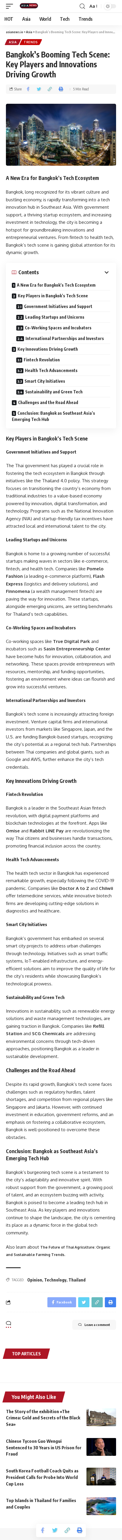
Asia (13, 42)
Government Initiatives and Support (58, 306)
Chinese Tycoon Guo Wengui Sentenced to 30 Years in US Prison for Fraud (43, 1447)
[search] (82, 6)
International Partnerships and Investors (64, 338)
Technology (55, 1279)
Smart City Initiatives (45, 381)
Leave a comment (97, 1325)
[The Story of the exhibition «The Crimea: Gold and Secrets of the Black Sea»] (101, 1417)
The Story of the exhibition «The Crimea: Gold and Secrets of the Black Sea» (43, 1418)
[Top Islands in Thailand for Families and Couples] (101, 1506)
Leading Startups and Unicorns (54, 317)
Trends (31, 42)
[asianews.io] (30, 6)
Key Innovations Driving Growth (47, 349)
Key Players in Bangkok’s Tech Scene (53, 295)
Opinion (34, 1279)
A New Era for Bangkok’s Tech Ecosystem (56, 285)
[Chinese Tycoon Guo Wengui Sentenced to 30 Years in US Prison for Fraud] (101, 1447)
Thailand (77, 1279)
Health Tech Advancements (51, 370)
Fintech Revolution (42, 359)
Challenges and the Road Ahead (48, 402)
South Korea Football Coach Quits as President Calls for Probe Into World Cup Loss (42, 1477)
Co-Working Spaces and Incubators (58, 327)
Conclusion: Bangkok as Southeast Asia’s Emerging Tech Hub (53, 416)
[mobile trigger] (11, 6)
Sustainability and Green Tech (54, 391)
